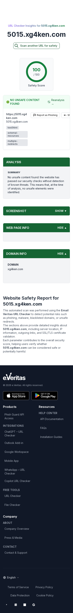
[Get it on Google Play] (44, 395)
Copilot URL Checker (17, 481)
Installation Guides (51, 436)
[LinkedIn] (15, 605)
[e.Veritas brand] (36, 376)
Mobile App (11, 460)
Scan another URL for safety (38, 45)
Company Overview (16, 528)
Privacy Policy (44, 587)
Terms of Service (18, 587)
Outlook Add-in (13, 442)
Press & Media (13, 537)
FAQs (43, 428)
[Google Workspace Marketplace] (33, 605)
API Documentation (51, 419)
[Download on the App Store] (16, 395)
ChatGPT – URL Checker (13, 433)
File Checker (12, 504)
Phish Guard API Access (14, 416)
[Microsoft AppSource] (24, 605)
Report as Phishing (47, 115)
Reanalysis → (57, 101)
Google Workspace (16, 451)
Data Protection (20, 595)
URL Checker (12, 495)
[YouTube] (6, 605)
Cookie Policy (45, 595)
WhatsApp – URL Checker (14, 471)
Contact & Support (15, 552)
